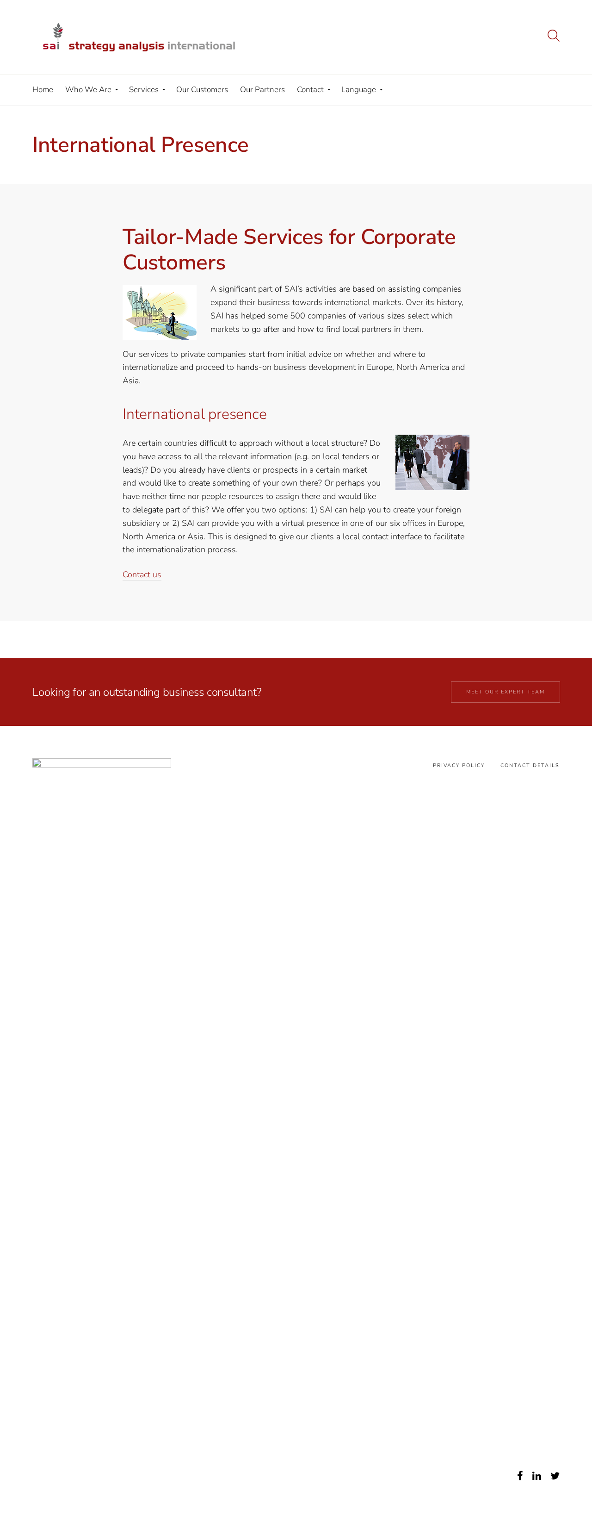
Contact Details (530, 765)
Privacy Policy (459, 765)
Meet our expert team (505, 691)
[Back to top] (561, 1488)
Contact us (142, 574)
